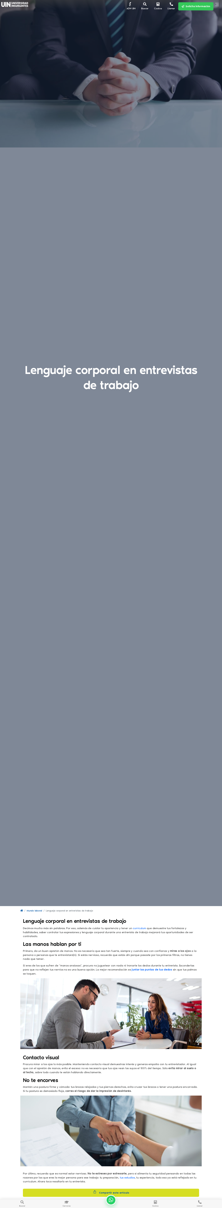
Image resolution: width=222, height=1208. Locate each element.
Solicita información (197, 6)
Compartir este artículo (113, 1192)
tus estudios (127, 1177)
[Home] (21, 910)
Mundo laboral (34, 910)
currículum (140, 928)
